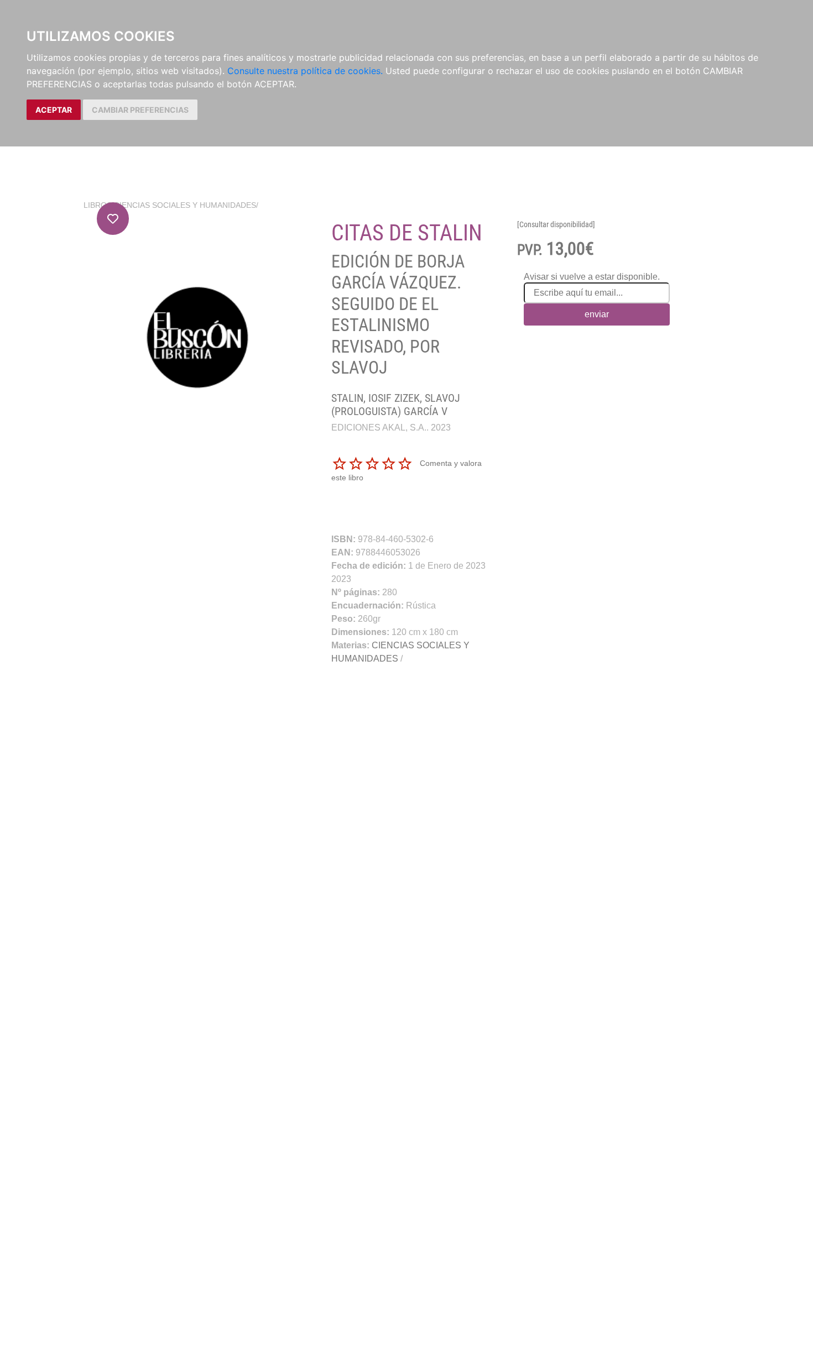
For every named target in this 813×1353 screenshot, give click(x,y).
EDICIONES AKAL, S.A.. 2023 (391, 427)
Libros (98, 205)
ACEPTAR (53, 109)
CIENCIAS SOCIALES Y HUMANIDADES (185, 205)
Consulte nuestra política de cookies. (305, 70)
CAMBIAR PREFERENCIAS (140, 109)
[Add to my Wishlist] (113, 218)
